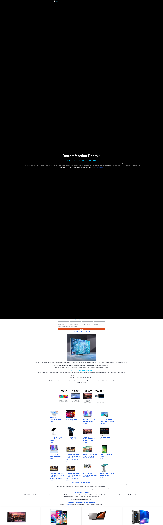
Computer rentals (68, 504)
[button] (101, 2)
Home (65, 1)
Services (75, 1)
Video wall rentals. (100, 167)
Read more (51, 421)
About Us (81, 1)
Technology (70, 1)
